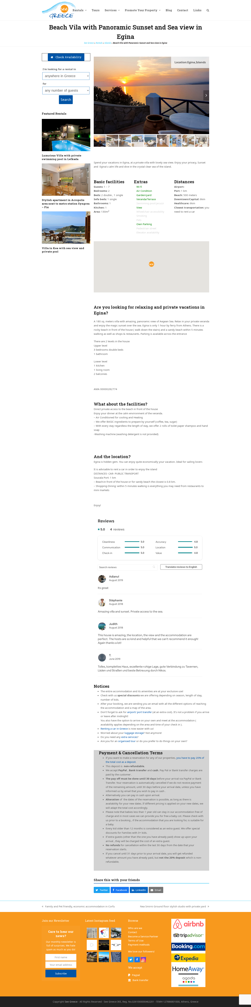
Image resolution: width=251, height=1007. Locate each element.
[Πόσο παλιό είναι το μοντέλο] (116, 933)
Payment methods (139, 944)
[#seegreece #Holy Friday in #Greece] (92, 957)
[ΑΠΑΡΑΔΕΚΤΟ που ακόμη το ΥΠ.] (104, 933)
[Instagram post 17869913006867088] (116, 957)
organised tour (127, 741)
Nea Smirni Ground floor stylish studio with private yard (173, 906)
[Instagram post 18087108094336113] (92, 945)
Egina (191, 62)
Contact (132, 932)
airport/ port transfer (139, 712)
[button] (208, 10)
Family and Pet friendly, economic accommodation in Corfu (78, 906)
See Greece (89, 42)
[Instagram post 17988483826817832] (116, 945)
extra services (129, 737)
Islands (107, 42)
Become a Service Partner (143, 936)
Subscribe (61, 973)
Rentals (99, 42)
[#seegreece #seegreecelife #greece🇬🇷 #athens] (104, 945)
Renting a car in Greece (114, 728)
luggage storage (134, 733)
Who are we (135, 928)
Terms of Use (135, 940)
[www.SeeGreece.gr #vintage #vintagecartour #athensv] (104, 957)
